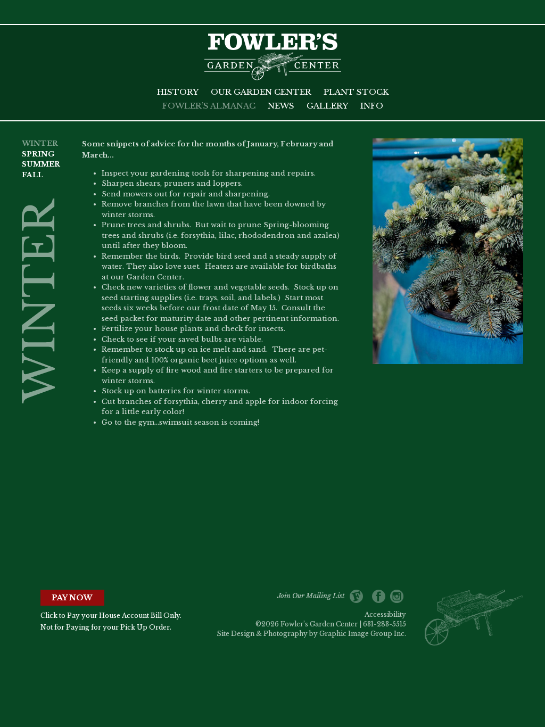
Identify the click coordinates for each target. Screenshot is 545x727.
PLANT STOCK (356, 92)
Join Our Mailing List (313, 596)
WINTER (40, 143)
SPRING (38, 154)
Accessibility (385, 614)
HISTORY (178, 92)
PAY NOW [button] (72, 597)
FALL (32, 174)
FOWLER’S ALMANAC (208, 106)
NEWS (281, 106)
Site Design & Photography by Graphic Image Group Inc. (311, 634)
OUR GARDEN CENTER (261, 92)
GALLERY (327, 106)
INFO (371, 106)
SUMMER (41, 164)
